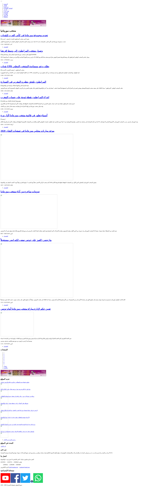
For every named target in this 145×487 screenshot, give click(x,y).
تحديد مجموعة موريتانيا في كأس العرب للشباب (24, 35)
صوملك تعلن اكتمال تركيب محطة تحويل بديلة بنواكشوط (14, 403)
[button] (1, 1)
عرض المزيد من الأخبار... (10, 439)
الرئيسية (6, 4)
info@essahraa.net (13, 467)
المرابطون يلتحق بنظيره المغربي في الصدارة (23, 81)
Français (6, 17)
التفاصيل (6, 47)
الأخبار (5, 5)
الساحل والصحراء (8, 8)
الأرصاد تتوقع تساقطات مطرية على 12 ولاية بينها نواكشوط (15, 417)
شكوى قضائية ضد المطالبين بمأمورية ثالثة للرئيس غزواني (15, 382)
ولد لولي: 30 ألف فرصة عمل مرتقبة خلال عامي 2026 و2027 (15, 389)
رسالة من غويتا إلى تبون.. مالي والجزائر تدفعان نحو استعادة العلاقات (17, 396)
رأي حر (5, 9)
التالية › (5, 366)
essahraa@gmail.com (24, 467)
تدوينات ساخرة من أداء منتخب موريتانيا (20, 191)
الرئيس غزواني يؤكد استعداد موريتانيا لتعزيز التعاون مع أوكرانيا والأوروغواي (19, 410)
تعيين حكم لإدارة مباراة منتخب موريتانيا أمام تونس (26, 309)
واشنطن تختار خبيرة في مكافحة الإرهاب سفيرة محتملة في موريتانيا (17, 431)
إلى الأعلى (3, 446)
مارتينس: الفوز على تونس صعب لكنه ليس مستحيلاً (26, 240)
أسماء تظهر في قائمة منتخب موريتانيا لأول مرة (24, 115)
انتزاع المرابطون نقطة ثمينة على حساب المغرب (25, 97)
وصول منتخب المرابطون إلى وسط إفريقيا (22, 50)
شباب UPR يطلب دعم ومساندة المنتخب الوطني (25, 66)
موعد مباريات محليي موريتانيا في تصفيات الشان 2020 (27, 131)
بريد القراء (6, 7)
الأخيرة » (6, 368)
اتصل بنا (6, 14)
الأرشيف (6, 15)
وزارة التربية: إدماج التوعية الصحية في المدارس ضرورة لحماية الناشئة (18, 424)
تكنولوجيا (6, 12)
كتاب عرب (6, 11)
